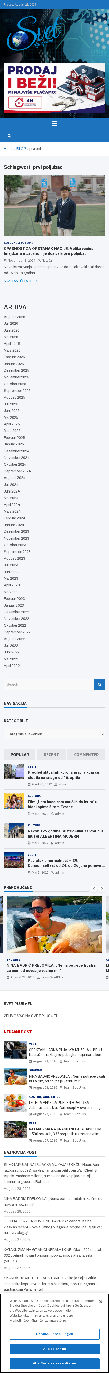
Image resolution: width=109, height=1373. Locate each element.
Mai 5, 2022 (40, 872)
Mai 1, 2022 (40, 813)
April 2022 (12, 666)
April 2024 (12, 505)
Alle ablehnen (54, 1349)
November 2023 (16, 538)
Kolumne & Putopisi (19, 243)
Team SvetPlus (52, 977)
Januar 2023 (14, 605)
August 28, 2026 (22, 977)
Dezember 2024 (16, 451)
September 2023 (17, 552)
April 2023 (12, 585)
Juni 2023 (12, 572)
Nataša (47, 260)
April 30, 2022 (42, 784)
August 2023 (14, 558)
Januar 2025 (14, 444)
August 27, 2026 (45, 1114)
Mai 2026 (11, 337)
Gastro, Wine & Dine (44, 1097)
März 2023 (12, 592)
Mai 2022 (11, 659)
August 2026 (14, 317)
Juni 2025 (12, 411)
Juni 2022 (12, 652)
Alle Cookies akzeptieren (54, 1363)
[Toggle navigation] (54, 123)
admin (63, 784)
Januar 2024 (14, 525)
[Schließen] (100, 1301)
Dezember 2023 (16, 531)
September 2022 (17, 632)
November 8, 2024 (21, 260)
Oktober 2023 (15, 545)
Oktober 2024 (15, 464)
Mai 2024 (11, 498)
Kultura (34, 796)
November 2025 (16, 377)
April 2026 (12, 344)
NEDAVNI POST (18, 1032)
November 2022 (16, 619)
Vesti (32, 766)
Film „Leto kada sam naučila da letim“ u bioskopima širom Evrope (62, 804)
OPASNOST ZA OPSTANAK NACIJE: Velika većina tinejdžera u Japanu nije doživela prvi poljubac (48, 251)
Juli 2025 (11, 404)
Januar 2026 (14, 364)
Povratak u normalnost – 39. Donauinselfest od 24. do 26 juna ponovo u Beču (66, 865)
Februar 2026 (14, 357)
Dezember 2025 (16, 370)
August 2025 (14, 397)
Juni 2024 (12, 491)
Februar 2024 (14, 518)
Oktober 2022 (15, 626)
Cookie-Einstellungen (54, 1334)
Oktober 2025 (15, 384)
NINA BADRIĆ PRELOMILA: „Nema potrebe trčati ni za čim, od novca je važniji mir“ (52, 968)
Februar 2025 (14, 438)
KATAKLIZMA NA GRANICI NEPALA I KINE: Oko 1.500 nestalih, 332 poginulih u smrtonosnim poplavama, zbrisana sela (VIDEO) (65, 1133)
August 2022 (14, 639)
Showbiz (13, 959)
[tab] (19, 754)
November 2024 (16, 458)
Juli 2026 (11, 323)
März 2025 (12, 431)
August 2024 (14, 478)
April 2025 (12, 424)
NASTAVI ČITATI (18, 281)
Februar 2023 (14, 599)
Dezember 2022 (16, 612)
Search (99, 684)
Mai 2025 (11, 418)
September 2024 (17, 471)
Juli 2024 (11, 485)
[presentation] (94, 888)
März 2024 (12, 511)
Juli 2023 (11, 565)
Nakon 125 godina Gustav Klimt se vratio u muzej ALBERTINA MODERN (65, 834)
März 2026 (12, 350)
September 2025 (17, 391)
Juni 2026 (12, 330)
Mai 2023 (11, 578)
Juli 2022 (11, 646)
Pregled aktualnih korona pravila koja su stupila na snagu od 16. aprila (63, 775)
